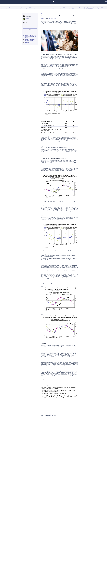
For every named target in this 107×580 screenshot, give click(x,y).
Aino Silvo (27, 15)
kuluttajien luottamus (47, 415)
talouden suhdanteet (54, 415)
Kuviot (10, 1)
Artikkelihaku (14, 1)
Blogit (7, 1)
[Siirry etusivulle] (53, 2)
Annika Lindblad (27, 18)
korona (42, 415)
